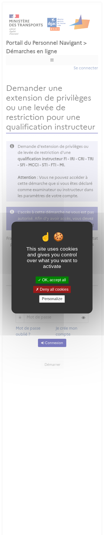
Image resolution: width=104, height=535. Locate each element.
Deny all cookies (53, 289)
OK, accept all (53, 280)
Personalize (52, 299)
